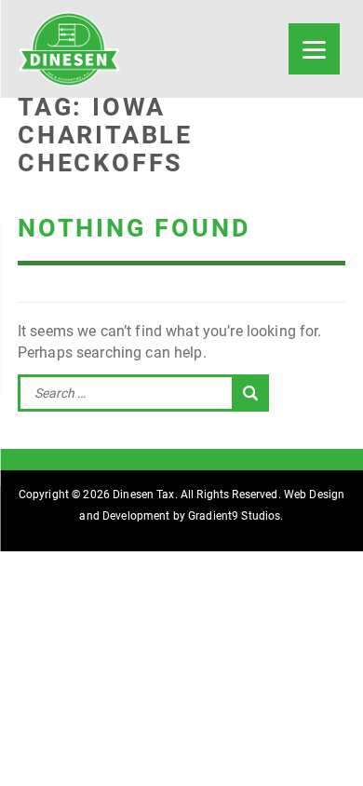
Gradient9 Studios (234, 515)
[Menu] (314, 49)
